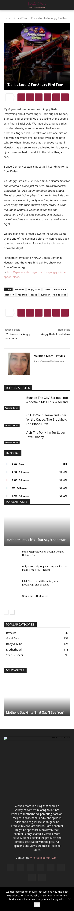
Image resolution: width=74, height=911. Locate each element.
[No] (69, 899)
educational (60, 289)
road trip (22, 294)
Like (65, 464)
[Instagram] (20, 867)
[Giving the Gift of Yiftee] (11, 599)
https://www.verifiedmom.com (49, 361)
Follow (62, 471)
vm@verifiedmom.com (44, 857)
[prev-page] (6, 612)
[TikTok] (61, 867)
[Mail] (40, 867)
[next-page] (12, 612)
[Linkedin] (56, 97)
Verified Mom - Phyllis (49, 356)
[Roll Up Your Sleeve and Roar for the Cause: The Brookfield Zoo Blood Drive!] (14, 420)
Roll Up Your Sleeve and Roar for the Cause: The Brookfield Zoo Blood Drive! (46, 419)
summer (45, 294)
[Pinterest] (39, 97)
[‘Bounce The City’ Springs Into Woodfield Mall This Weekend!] (14, 403)
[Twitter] (30, 97)
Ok (37, 904)
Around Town (20, 18)
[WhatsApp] (47, 97)
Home (7, 18)
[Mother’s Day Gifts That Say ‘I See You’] (37, 528)
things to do (60, 294)
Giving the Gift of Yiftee (35, 595)
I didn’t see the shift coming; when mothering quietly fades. (41, 582)
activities (19, 289)
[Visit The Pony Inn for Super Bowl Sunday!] (14, 437)
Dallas (47, 289)
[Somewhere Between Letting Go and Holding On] (11, 555)
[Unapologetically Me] (37, 5)
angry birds (34, 289)
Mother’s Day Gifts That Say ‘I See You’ (36, 540)
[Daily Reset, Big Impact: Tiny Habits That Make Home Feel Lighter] (11, 570)
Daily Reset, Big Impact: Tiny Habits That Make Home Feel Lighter (45, 568)
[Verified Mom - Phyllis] (19, 364)
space (34, 294)
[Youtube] (42, 877)
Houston (9, 294)
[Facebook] (21, 97)
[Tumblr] (65, 97)
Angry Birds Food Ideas (55, 334)
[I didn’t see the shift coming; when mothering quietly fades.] (11, 584)
